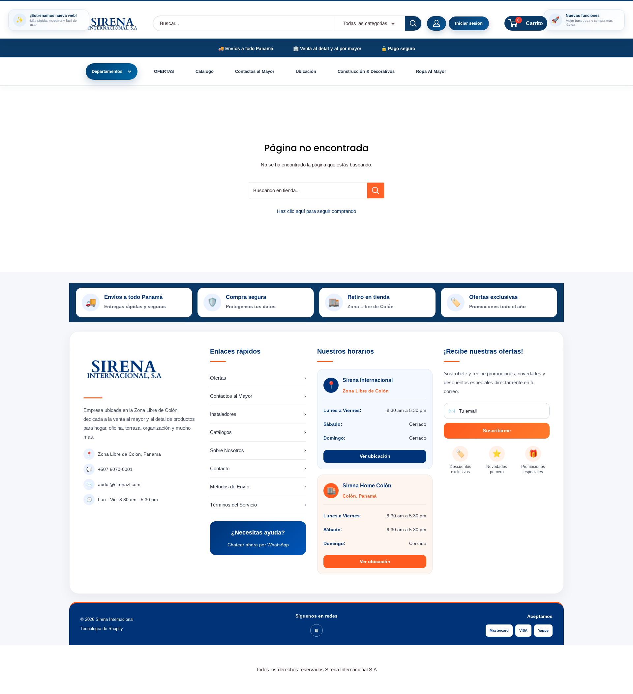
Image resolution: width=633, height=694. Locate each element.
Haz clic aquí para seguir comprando (316, 211)
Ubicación (306, 71)
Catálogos (258, 432)
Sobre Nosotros (258, 450)
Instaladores (258, 414)
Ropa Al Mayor (431, 71)
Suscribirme (497, 430)
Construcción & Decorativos (366, 71)
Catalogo (205, 71)
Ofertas (258, 378)
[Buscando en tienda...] (375, 190)
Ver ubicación (375, 456)
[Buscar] (413, 23)
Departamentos (107, 71)
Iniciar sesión (469, 23)
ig (316, 630)
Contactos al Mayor (254, 71)
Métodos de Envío (258, 486)
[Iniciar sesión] (436, 23)
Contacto (258, 468)
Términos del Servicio (258, 504)
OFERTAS (164, 71)
